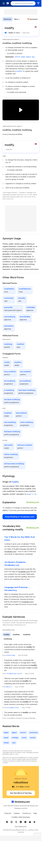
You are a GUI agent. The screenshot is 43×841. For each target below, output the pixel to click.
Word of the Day (21, 778)
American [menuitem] (7, 19)
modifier (19, 71)
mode (29, 494)
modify (15, 481)
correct (23, 732)
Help (35, 813)
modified (16, 43)
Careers (17, 813)
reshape (15, 738)
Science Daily (10, 655)
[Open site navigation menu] (4, 3)
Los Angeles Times (12, 707)
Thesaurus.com (38, 3)
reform (17, 57)
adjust (28, 57)
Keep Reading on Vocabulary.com (19, 517)
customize (33, 732)
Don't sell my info (21, 826)
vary (33, 57)
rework (32, 738)
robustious (21, 782)
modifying (27, 43)
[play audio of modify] (6, 32)
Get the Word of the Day (21, 793)
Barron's (9, 687)
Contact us (26, 813)
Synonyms (34, 19)
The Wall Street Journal (14, 673)
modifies (7, 43)
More (16, 19)
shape (23, 57)
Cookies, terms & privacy (20, 817)
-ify (35, 494)
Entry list (8, 813)
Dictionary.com (8, 3)
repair (6, 738)
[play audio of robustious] (13, 786)
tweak (6, 743)
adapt (6, 732)
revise (24, 738)
